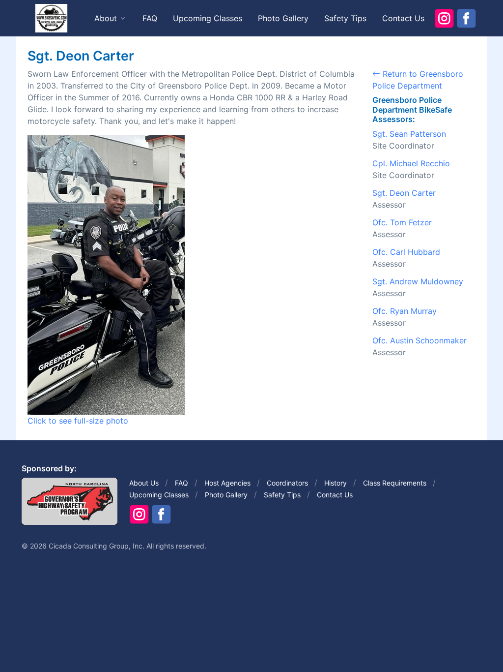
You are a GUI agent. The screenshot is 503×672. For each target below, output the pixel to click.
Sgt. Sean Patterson (409, 134)
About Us (144, 483)
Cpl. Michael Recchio (411, 163)
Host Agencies (227, 483)
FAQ (149, 18)
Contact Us (403, 18)
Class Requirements (394, 483)
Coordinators (287, 483)
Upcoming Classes (207, 18)
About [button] (105, 18)
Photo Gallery (283, 18)
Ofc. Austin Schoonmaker (419, 340)
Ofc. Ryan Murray (404, 311)
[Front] (51, 18)
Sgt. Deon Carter (404, 193)
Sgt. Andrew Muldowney (417, 281)
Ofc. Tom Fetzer (402, 222)
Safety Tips (345, 18)
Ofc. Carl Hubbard (406, 252)
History (335, 483)
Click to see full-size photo (78, 421)
